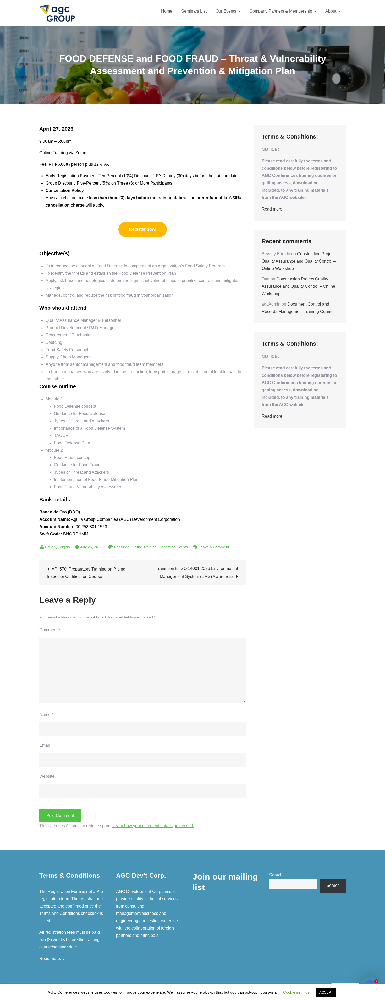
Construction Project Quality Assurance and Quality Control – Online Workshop (299, 261)
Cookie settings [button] (296, 992)
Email (46, 745)
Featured (121, 547)
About (330, 11)
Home (166, 11)
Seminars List (194, 11)
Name (46, 714)
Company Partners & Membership (280, 11)
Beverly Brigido (57, 547)
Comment (49, 630)
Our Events (226, 11)
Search (276, 875)
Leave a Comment (214, 547)
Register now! (142, 229)
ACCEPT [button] (326, 992)
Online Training (144, 547)
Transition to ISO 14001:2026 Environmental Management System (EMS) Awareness (197, 572)
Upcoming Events (173, 547)
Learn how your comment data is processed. (153, 825)
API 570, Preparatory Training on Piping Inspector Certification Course (86, 573)
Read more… (51, 958)
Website (46, 776)
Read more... (273, 209)
